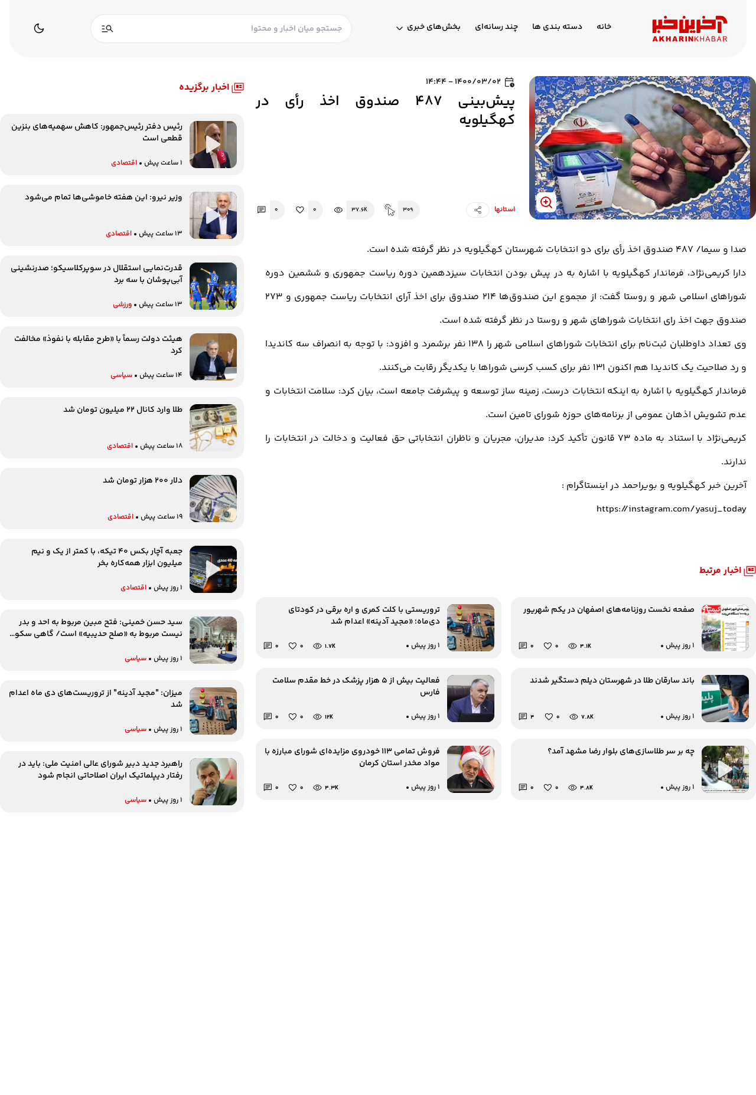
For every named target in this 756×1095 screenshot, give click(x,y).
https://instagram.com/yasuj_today (672, 509)
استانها (504, 210)
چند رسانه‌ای (496, 27)
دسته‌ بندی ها (557, 27)
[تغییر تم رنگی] (39, 28)
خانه (604, 27)
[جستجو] (107, 28)
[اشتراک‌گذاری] (478, 210)
